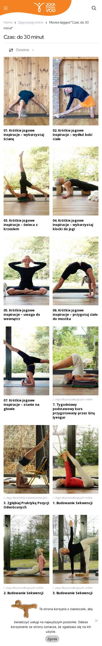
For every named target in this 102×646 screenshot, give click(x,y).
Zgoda (52, 639)
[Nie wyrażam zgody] (96, 620)
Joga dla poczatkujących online (74, 399)
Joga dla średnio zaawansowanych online (30, 498)
